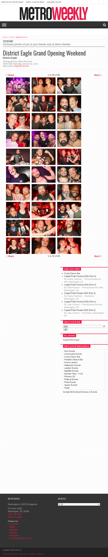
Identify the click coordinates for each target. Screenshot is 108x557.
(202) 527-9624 (15, 514)
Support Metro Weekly (10, 554)
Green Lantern (70, 362)
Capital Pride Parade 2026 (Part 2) (79, 310)
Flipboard (13, 529)
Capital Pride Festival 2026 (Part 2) (80, 284)
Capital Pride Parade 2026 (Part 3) (79, 293)
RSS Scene (26, 538)
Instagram (13, 535)
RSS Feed (39, 554)
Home (5, 37)
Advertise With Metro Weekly (12, 2)
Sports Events (70, 385)
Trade (66, 388)
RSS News (14, 538)
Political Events (71, 379)
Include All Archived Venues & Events (80, 392)
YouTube (13, 532)
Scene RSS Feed (71, 340)
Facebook (13, 524)
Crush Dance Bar (72, 273)
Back (11, 75)
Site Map (32, 554)
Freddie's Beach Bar (73, 359)
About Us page (15, 517)
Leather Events (71, 368)
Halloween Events (72, 365)
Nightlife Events (21, 37)
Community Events (73, 354)
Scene (11, 37)
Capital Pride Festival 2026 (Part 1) (80, 301)
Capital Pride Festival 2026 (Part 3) (80, 276)
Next (97, 75)
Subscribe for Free (54, 2)
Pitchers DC (70, 376)
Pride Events (70, 382)
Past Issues (23, 554)
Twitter (12, 527)
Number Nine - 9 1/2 (73, 373)
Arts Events (69, 351)
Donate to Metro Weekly (35, 2)
